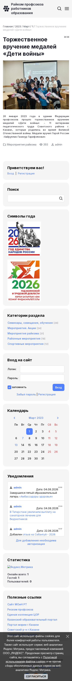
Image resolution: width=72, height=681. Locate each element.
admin (58, 144)
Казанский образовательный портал (32, 619)
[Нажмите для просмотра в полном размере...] (36, 108)
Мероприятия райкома (21, 144)
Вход (10, 173)
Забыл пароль (26, 394)
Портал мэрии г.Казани (23, 624)
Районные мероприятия (24, 338)
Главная (8, 26)
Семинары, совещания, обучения (30, 322)
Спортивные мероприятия (26, 343)
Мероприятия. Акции (22, 328)
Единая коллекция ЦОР (23, 614)
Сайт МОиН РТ (17, 604)
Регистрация (26, 173)
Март (26, 26)
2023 (18, 26)
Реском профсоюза (20, 609)
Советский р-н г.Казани (23, 629)
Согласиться (36, 676)
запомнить (19, 387)
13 (16, 444)
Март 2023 (36, 417)
